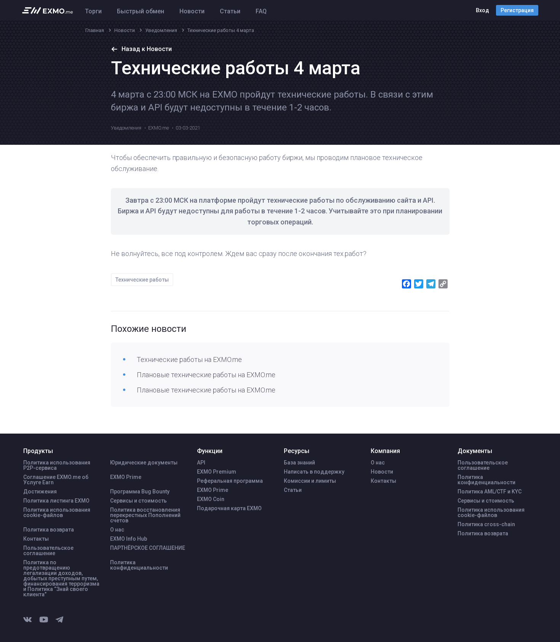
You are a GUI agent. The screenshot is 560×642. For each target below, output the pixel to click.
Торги (93, 11)
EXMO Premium (216, 471)
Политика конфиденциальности (139, 565)
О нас (117, 529)
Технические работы (142, 280)
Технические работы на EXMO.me (189, 359)
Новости (192, 11)
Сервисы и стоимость (138, 500)
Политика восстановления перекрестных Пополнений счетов (145, 515)
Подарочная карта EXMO (229, 508)
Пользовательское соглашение (48, 550)
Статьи (230, 11)
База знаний (299, 462)
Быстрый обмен (140, 11)
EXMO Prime (125, 477)
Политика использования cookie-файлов (56, 512)
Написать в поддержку (314, 471)
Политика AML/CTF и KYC (490, 491)
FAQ (261, 11)
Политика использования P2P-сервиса (56, 465)
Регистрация (517, 10)
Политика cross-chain (486, 524)
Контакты (36, 538)
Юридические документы (144, 462)
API (201, 462)
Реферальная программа (230, 481)
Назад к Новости (147, 49)
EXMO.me (158, 128)
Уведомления (126, 128)
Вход (482, 10)
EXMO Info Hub (128, 538)
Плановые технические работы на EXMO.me (206, 375)
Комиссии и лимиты (310, 481)
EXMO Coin (210, 499)
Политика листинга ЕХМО (56, 500)
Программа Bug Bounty (140, 491)
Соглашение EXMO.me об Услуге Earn (55, 479)
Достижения (40, 491)
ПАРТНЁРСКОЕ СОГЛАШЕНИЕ (147, 548)
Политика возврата (48, 529)
